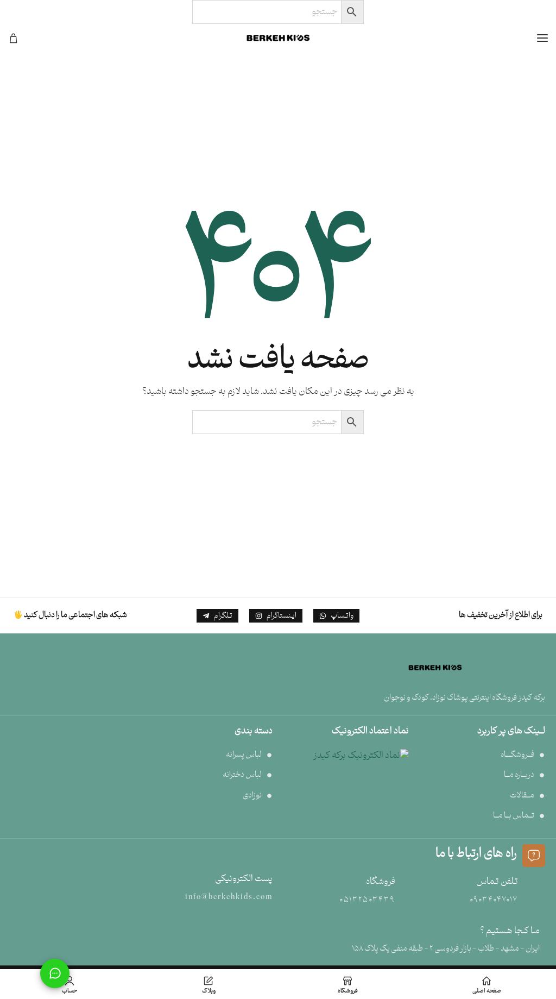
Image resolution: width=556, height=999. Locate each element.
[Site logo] (278, 38)
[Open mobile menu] (542, 38)
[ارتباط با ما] (55, 973)
